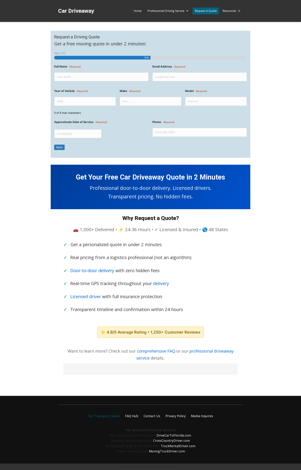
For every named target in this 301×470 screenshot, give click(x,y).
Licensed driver (85, 296)
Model (196, 91)
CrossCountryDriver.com (171, 440)
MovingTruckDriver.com (167, 451)
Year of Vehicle (71, 91)
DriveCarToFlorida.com (174, 435)
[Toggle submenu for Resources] (239, 11)
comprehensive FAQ (156, 351)
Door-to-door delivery (92, 270)
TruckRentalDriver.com (178, 446)
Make (130, 91)
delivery (161, 283)
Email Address (169, 66)
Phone (163, 122)
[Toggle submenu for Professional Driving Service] (187, 11)
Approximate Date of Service (80, 122)
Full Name (67, 66)
